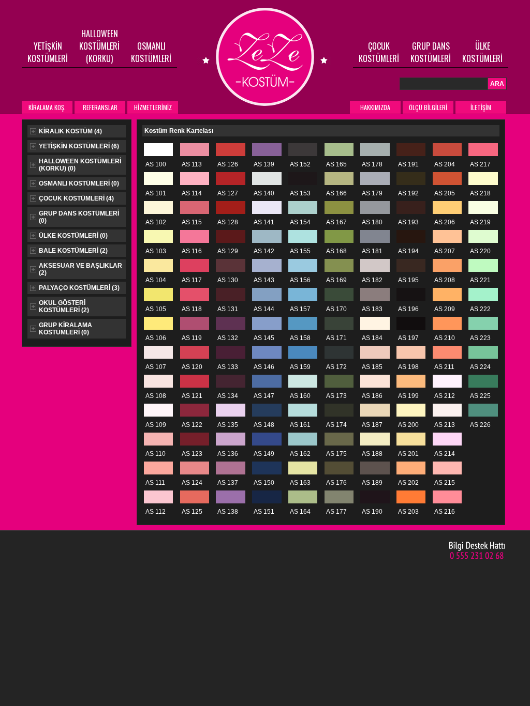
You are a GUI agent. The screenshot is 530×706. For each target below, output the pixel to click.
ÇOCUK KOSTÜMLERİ (379, 52)
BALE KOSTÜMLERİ (73, 250)
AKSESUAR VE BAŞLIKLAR (80, 269)
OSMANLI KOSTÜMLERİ (151, 52)
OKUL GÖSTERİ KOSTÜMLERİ (64, 306)
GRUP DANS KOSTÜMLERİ (430, 52)
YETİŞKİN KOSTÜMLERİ (47, 52)
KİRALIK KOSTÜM (70, 131)
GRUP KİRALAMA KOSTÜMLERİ (65, 328)
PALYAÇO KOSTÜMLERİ (79, 287)
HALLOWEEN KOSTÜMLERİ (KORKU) (99, 46)
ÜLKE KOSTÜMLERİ (482, 52)
